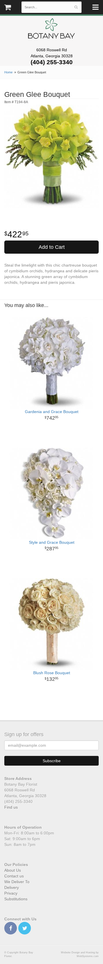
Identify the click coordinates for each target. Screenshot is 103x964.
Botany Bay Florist (51, 30)
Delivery (11, 887)
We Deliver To (16, 881)
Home (8, 72)
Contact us (14, 876)
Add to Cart (52, 247)
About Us (12, 870)
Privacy (10, 893)
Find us (11, 807)
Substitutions (15, 899)
